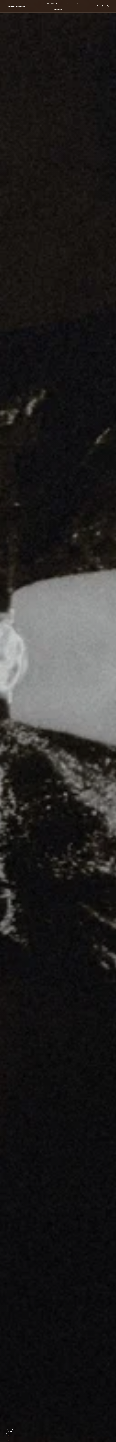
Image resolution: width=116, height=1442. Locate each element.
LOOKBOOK (64, 3)
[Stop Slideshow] (8, 1438)
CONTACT (77, 3)
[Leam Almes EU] (16, 6)
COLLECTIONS (50, 3)
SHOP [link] (10, 1432)
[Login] (102, 6)
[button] (97, 6)
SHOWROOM (58, 9)
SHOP (38, 3)
